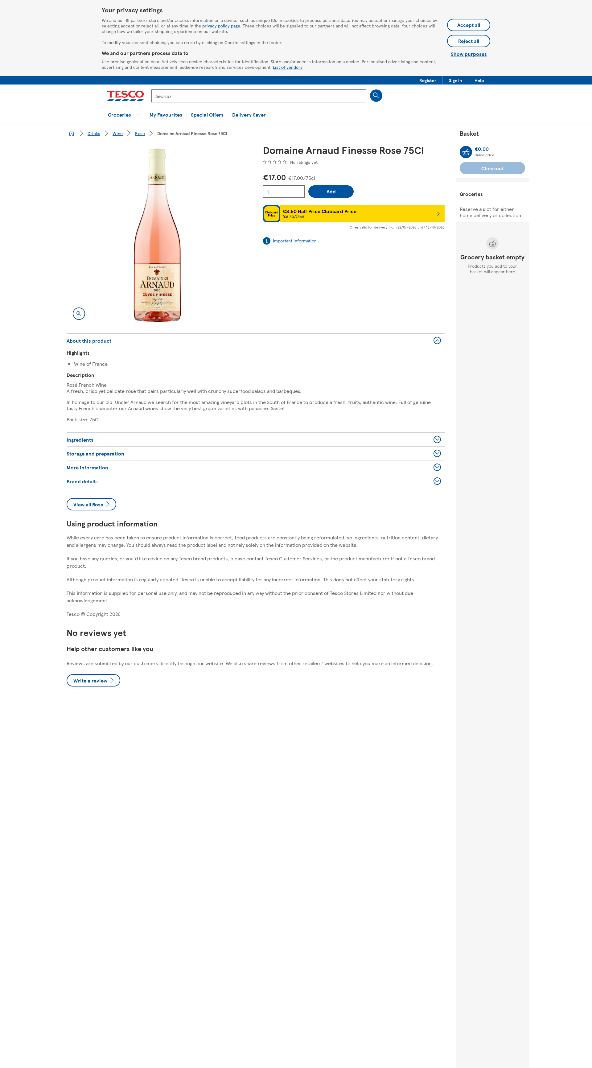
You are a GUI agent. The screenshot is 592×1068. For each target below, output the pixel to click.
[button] (427, 80)
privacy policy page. (221, 26)
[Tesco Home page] (125, 95)
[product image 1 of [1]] (157, 235)
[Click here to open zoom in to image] (79, 313)
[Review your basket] (466, 152)
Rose (140, 133)
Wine (118, 133)
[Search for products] (376, 95)
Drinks (94, 133)
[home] (71, 133)
